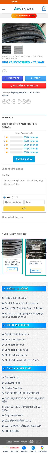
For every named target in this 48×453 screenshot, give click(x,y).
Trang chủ (7, 56)
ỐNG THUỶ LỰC (12, 377)
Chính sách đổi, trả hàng (16, 350)
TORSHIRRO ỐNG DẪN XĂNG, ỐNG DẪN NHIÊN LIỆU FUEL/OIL (12, 263)
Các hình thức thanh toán (17, 334)
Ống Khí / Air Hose (13, 388)
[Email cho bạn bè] (19, 101)
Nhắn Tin (24, 451)
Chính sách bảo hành (15, 339)
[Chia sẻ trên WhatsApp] (4, 101)
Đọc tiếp (12, 269)
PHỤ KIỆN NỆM (12, 431)
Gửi (24, 209)
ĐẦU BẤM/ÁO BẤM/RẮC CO (18, 420)
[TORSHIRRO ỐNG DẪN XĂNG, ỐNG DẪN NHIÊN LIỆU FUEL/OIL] (12, 248)
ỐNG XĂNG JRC (35, 264)
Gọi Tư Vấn (14, 449)
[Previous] (6, 34)
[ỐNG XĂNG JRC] (36, 249)
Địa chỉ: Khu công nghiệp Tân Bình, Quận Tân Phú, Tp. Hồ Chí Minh (22, 315)
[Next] (41, 34)
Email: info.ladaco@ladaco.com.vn (21, 303)
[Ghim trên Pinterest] (23, 101)
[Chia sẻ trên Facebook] (9, 101)
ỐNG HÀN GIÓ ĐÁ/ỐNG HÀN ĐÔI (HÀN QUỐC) (21, 409)
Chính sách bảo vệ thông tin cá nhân (22, 360)
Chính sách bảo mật (14, 345)
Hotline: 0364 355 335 (15, 298)
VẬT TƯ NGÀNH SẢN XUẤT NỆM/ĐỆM (23, 426)
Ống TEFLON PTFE (14, 415)
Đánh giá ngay (24, 159)
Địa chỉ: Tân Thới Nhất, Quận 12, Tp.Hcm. (24, 308)
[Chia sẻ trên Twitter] (14, 101)
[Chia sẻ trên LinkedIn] (28, 101)
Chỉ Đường (43, 451)
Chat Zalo (33, 451)
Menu (5, 451)
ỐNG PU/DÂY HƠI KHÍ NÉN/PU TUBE (22, 393)
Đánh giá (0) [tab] (7, 117)
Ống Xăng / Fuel (22, 56)
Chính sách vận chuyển (16, 355)
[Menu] (3, 8)
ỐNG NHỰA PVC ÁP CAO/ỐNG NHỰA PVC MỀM (23, 400)
